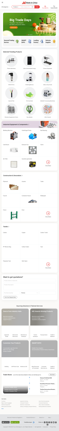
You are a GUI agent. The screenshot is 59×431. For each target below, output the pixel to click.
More (3, 412)
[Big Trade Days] (29, 24)
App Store (6, 426)
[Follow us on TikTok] (47, 426)
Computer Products (24, 406)
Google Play (15, 426)
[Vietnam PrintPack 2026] (34, 383)
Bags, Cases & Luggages (7, 406)
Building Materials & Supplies (45, 410)
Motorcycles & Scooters (6, 410)
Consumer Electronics (43, 406)
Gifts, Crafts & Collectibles (44, 408)
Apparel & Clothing (24, 405)
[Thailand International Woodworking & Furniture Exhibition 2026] (34, 394)
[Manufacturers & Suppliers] (29, 2)
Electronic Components (25, 408)
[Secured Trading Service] (29, 304)
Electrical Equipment (6, 408)
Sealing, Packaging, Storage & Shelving (28, 410)
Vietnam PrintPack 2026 (46, 381)
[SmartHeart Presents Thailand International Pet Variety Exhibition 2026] (34, 389)
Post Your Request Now (10, 297)
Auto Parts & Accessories (44, 405)
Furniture (3, 405)
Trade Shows (7, 378)
